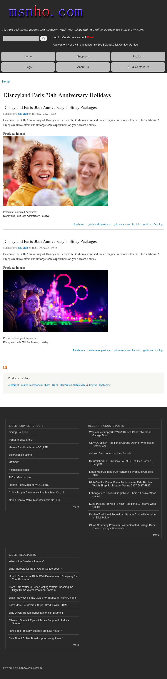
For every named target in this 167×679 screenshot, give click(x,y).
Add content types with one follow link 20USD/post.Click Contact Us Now (95, 44)
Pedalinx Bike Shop (20, 439)
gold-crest (23, 113)
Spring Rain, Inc (18, 432)
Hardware (65, 385)
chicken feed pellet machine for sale (110, 453)
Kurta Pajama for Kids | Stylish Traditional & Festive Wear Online (122, 505)
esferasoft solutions (20, 454)
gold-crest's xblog (152, 224)
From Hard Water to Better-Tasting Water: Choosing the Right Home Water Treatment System (41, 588)
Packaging (104, 385)
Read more (79, 224)
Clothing (13, 385)
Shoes (47, 385)
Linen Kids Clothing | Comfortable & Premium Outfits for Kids (121, 473)
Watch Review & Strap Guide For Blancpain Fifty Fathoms (43, 597)
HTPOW (13, 462)
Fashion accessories (31, 385)
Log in (56, 37)
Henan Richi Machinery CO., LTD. (29, 447)
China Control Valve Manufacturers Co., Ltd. (35, 500)
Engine (93, 385)
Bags (55, 385)
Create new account (74, 37)
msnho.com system (30, 668)
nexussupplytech (19, 469)
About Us (83, 67)
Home (28, 56)
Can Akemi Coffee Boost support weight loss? (36, 638)
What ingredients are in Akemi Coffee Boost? (35, 568)
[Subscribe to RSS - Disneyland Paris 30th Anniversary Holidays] (5, 366)
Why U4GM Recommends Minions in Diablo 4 (36, 612)
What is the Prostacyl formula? (27, 561)
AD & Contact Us (138, 67)
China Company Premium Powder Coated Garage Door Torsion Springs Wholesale (122, 526)
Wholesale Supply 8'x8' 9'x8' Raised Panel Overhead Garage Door (120, 433)
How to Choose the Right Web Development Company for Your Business (43, 577)
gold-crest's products (99, 224)
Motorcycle (79, 385)
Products (138, 56)
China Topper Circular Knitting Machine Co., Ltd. (37, 492)
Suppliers (83, 56)
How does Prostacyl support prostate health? (35, 630)
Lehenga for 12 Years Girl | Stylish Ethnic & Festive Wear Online (122, 494)
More (76, 506)
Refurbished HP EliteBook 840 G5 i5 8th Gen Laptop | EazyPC (120, 462)
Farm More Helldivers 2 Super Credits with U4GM (38, 605)
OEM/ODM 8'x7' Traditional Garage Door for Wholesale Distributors (121, 444)
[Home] (44, 12)
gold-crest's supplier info (127, 224)
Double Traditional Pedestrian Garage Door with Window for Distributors (122, 515)
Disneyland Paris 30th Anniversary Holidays (26, 215)
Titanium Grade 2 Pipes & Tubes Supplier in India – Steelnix (39, 621)
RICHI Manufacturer (20, 477)
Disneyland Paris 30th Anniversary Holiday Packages (50, 107)
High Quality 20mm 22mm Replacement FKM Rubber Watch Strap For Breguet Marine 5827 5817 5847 (120, 483)
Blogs (28, 67)
